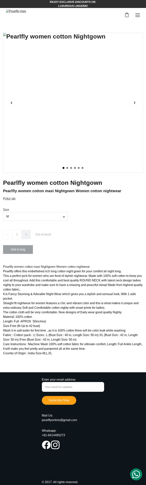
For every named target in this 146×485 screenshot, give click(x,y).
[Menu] (137, 15)
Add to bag (18, 249)
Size (6, 209)
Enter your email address (58, 379)
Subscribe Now (59, 400)
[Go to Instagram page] (55, 445)
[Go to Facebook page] (46, 445)
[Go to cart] (126, 15)
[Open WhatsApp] (136, 474)
